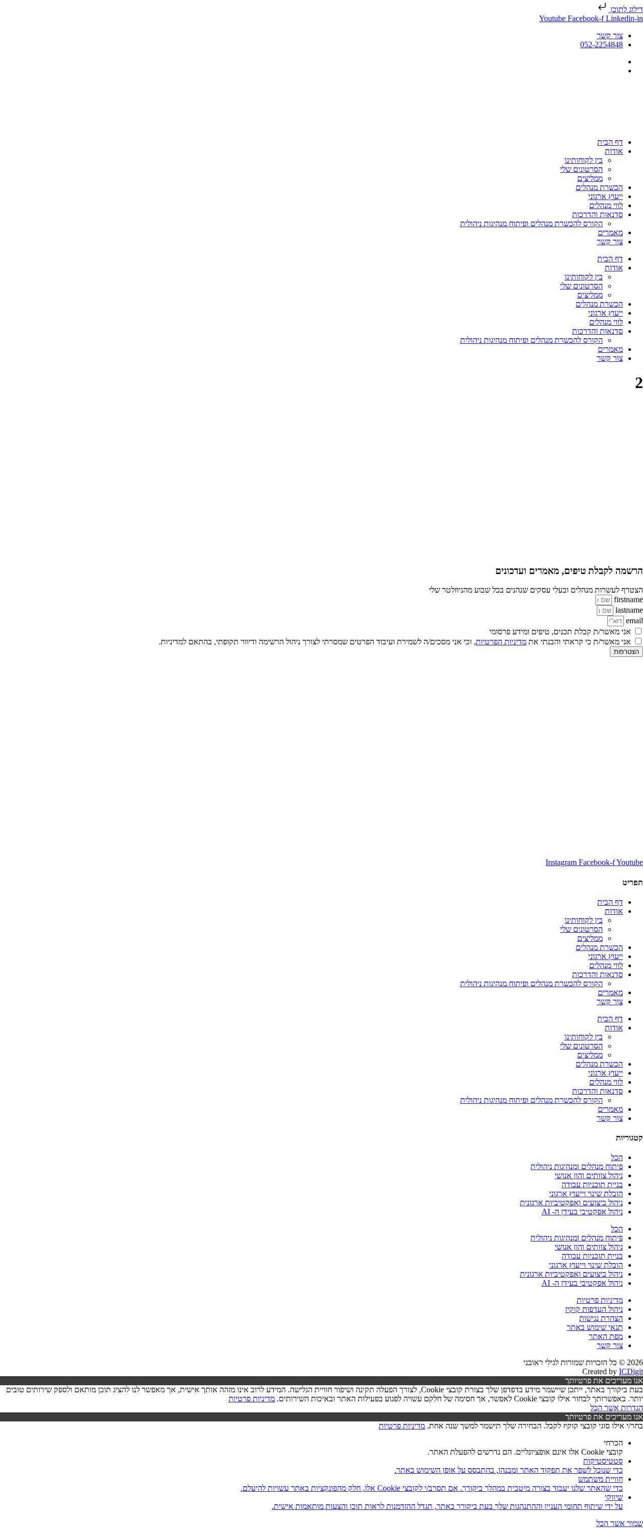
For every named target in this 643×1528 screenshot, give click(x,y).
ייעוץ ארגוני (605, 196)
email (633, 620)
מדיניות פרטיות (252, 1398)
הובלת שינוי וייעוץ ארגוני (586, 1193)
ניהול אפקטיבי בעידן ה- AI (582, 1211)
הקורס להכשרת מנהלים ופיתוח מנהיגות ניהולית (531, 223)
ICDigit (631, 1371)
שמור (634, 1523)
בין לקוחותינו (584, 160)
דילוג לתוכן (625, 9)
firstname (627, 599)
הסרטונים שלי (581, 169)
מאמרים (610, 232)
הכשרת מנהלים (599, 187)
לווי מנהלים (606, 205)
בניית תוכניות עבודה (592, 1184)
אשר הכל (604, 1407)
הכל (617, 1157)
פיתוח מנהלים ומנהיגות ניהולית (576, 1166)
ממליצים (590, 178)
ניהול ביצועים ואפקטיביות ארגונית (571, 1202)
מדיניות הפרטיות (501, 641)
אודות (614, 151)
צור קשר (610, 241)
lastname (628, 610)
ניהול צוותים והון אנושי (589, 1175)
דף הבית (610, 142)
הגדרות (631, 1407)
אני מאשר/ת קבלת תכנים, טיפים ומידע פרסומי (560, 631)
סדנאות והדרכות (597, 214)
